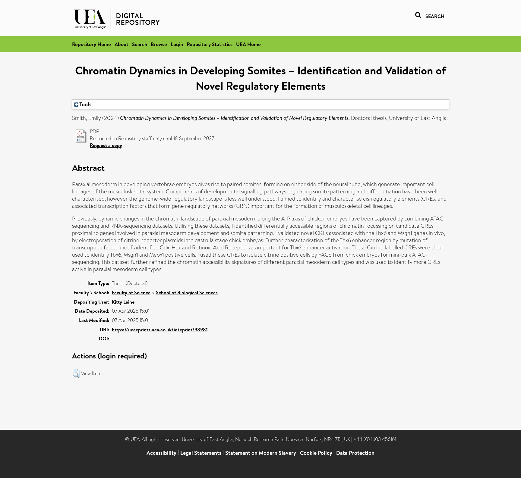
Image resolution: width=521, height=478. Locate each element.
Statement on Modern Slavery (260, 453)
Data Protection (355, 453)
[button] (76, 373)
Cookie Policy (316, 453)
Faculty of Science (131, 292)
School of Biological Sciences (187, 292)
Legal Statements (200, 453)
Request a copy (106, 145)
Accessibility (161, 453)
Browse (159, 44)
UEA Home (248, 44)
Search (139, 44)
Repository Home (91, 44)
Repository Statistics (209, 44)
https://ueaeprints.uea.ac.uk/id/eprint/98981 (160, 329)
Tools (85, 104)
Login (177, 44)
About (121, 44)
